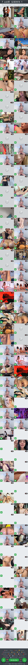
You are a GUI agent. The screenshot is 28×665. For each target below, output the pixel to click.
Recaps (16, 663)
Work (13, 663)
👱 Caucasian (21, 650)
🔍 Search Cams (20, 661)
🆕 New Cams (15, 655)
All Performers (20, 663)
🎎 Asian (6, 650)
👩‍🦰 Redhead (10, 654)
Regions (10, 663)
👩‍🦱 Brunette (4, 654)
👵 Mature (13, 652)
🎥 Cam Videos (7, 661)
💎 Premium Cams (14, 657)
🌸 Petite (20, 654)
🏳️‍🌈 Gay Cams (21, 655)
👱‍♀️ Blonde (23, 652)
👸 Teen (18, 652)
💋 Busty (24, 654)
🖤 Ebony (11, 650)
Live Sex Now (14, 660)
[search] (24, 660)
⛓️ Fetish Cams (22, 657)
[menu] (3, 660)
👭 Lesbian (6, 655)
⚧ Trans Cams (6, 657)
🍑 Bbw (15, 654)
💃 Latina (15, 650)
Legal (24, 663)
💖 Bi (10, 655)
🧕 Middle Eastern (6, 652)
